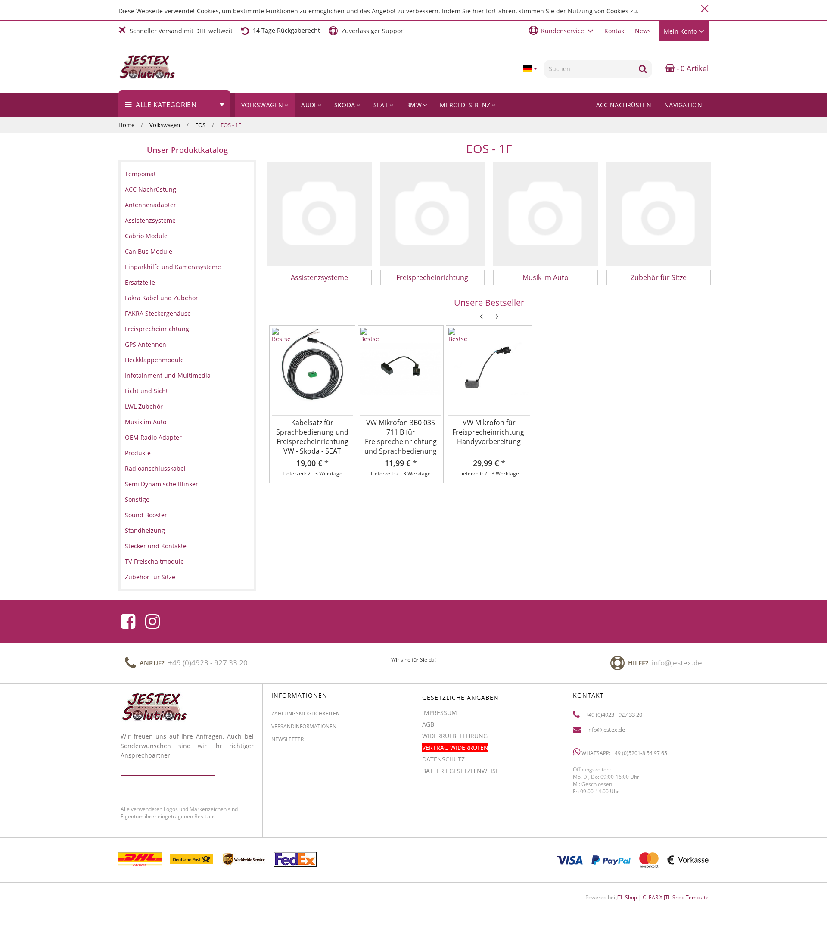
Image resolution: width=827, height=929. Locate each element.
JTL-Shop (626, 897)
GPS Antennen (145, 344)
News (643, 31)
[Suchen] (643, 69)
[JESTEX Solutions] (162, 67)
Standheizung (145, 530)
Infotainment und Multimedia (168, 375)
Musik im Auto (545, 277)
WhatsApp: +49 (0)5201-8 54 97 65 (623, 752)
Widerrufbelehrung (455, 736)
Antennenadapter (150, 205)
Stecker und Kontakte (156, 546)
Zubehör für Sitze (659, 277)
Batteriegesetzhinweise (460, 771)
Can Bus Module (148, 251)
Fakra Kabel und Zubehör (161, 298)
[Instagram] (152, 621)
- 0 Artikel (692, 68)
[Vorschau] (347, 356)
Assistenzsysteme (319, 277)
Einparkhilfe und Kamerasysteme (173, 267)
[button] (562, 30)
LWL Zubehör (144, 406)
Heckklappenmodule (154, 360)
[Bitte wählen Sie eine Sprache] (530, 69)
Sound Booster (146, 515)
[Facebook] (128, 621)
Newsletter (287, 739)
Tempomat (140, 174)
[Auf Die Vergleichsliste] (347, 344)
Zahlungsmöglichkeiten (305, 713)
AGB (428, 724)
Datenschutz (443, 759)
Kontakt (615, 31)
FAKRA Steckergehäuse (158, 313)
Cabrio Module (146, 236)
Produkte (138, 453)
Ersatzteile (140, 282)
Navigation (683, 105)
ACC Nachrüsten (623, 105)
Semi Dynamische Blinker (161, 484)
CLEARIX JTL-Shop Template (676, 897)
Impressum (439, 712)
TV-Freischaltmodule (154, 561)
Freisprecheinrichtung (432, 277)
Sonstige (137, 499)
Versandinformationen (303, 726)
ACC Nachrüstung (150, 189)
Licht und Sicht (146, 391)
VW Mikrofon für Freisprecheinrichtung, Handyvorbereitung (489, 432)
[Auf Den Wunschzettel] (347, 333)
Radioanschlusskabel (155, 468)
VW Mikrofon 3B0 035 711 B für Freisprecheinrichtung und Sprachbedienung (400, 437)
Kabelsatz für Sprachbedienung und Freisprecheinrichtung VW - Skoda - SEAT (312, 437)
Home (126, 125)
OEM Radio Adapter (153, 437)
